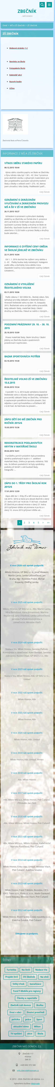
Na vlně (44, 976)
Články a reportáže (27, 998)
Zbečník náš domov (20, 1005)
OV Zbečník (29, 976)
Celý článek (45, 192)
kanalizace (35, 983)
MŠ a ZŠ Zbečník (17, 25)
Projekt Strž (11, 976)
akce (29, 1033)
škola (40, 1033)
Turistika (11, 969)
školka (39, 1005)
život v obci (15, 1012)
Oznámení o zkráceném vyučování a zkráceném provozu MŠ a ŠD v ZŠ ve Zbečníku (26, 203)
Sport (39, 1019)
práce (28, 1019)
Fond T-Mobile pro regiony (27, 991)
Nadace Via (41, 969)
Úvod (5, 25)
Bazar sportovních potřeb (22, 356)
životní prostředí (35, 1012)
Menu (49, 4)
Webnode (35, 1083)
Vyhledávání (42, 4)
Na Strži (26, 969)
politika (16, 1019)
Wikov (37, 1026)
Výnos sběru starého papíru (23, 163)
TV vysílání (16, 1033)
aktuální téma (21, 1026)
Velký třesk (18, 983)
